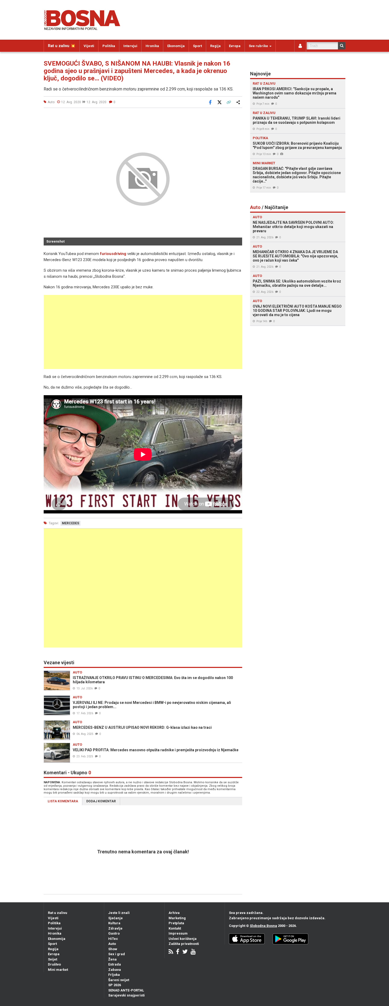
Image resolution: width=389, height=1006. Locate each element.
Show (112, 949)
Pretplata (176, 923)
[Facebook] (177, 952)
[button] (237, 118)
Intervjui (130, 46)
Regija (215, 46)
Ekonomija (176, 46)
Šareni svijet (118, 980)
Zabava (114, 970)
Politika (108, 46)
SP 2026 (114, 985)
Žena (112, 959)
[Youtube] (193, 952)
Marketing (177, 918)
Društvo (54, 964)
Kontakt (175, 928)
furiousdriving (113, 253)
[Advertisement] (143, 332)
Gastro (114, 933)
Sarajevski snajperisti (126, 995)
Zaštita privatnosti (184, 944)
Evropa (235, 46)
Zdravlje (115, 928)
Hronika (152, 46)
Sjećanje (115, 918)
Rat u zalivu (57, 913)
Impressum (178, 933)
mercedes (70, 523)
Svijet (52, 959)
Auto (112, 944)
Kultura (114, 923)
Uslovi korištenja (183, 939)
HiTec (113, 939)
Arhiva (174, 913)
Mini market (58, 970)
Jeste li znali (119, 913)
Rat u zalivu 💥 (61, 45)
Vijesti (89, 46)
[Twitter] (185, 952)
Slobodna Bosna (263, 926)
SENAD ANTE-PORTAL (126, 990)
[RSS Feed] (171, 952)
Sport (197, 46)
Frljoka (114, 975)
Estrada (114, 964)
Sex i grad (116, 954)
